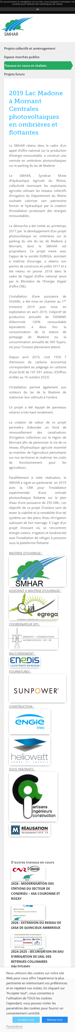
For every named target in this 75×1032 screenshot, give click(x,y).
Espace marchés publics (21, 57)
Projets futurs (14, 74)
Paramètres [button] (14, 1026)
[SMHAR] (17, 26)
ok (37, 9)
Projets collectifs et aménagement (29, 48)
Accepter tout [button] (26, 1020)
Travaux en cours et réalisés (25, 65)
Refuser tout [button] (54, 1020)
